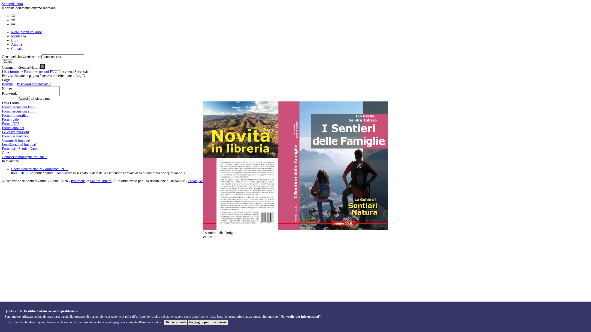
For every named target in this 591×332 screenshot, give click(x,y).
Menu (15, 32)
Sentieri (12, 4)
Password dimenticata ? (34, 84)
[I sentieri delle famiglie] (295, 229)
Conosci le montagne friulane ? (24, 157)
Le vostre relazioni (15, 132)
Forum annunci (13, 128)
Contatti (17, 48)
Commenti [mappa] (16, 140)
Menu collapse (31, 32)
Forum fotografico (15, 115)
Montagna (18, 36)
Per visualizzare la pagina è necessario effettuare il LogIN (43, 76)
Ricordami (42, 98)
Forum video (11, 120)
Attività (16, 44)
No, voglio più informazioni (208, 322)
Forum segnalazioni (16, 136)
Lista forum (10, 72)
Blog (14, 40)
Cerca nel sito (12, 57)
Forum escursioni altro (18, 111)
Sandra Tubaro (101, 181)
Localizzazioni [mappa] (19, 144)
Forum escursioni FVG (40, 72)
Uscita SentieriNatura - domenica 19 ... (39, 169)
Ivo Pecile (78, 181)
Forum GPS (10, 124)
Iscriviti (7, 84)
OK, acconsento (176, 322)
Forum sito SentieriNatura (20, 149)
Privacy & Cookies (202, 181)
